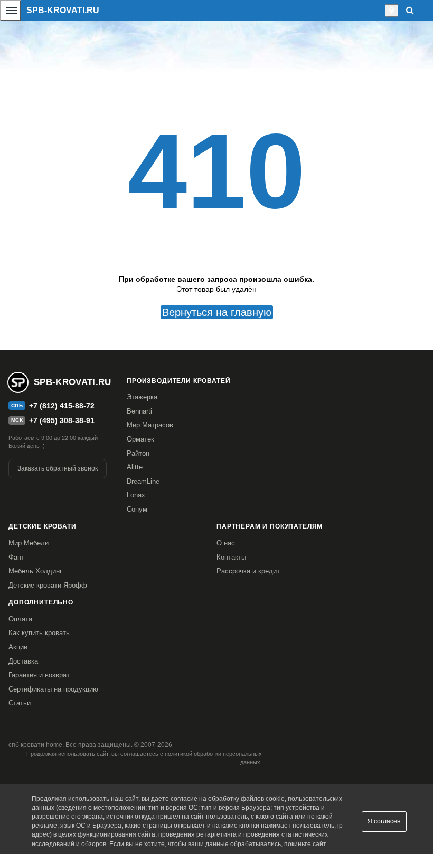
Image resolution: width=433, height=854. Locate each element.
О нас (225, 543)
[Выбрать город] (391, 10)
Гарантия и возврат (39, 675)
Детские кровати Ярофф (47, 585)
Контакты (231, 557)
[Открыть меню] (10, 10)
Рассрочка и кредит (248, 571)
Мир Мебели (28, 543)
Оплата (20, 619)
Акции (17, 647)
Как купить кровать (39, 633)
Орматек (140, 439)
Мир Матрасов (150, 425)
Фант (16, 557)
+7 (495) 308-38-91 (62, 420)
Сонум (137, 509)
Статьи (19, 703)
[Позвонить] (382, 10)
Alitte (135, 467)
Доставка (23, 661)
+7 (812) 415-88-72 (62, 405)
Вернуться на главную (216, 312)
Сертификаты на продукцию (53, 689)
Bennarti (139, 411)
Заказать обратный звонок (57, 468)
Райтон (138, 453)
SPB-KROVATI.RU (62, 10)
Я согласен (384, 821)
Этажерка (142, 397)
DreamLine (143, 481)
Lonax (136, 495)
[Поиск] (410, 10)
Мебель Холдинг (35, 571)
